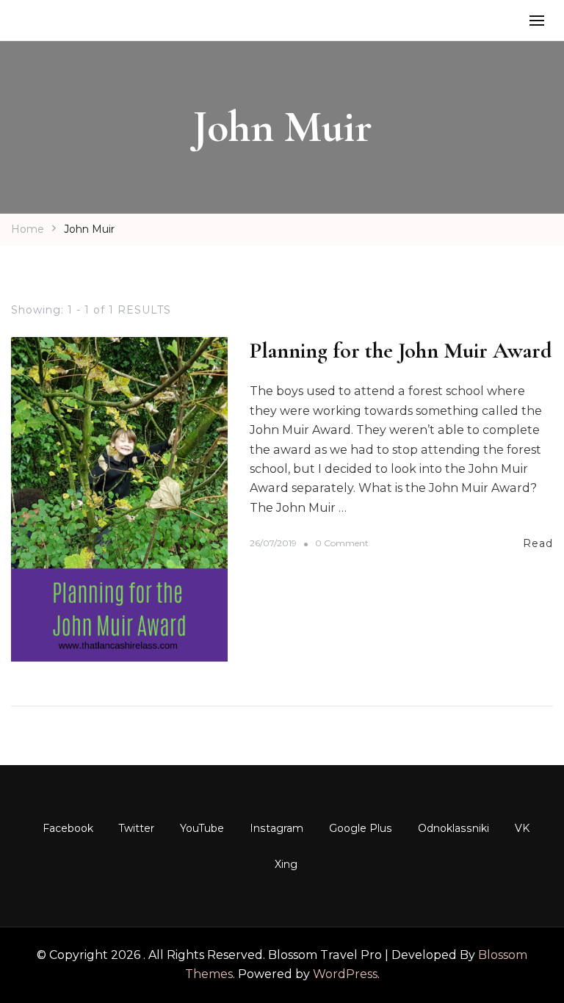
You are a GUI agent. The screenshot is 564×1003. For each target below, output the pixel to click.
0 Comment (342, 544)
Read (538, 543)
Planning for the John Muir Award (401, 350)
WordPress (345, 974)
